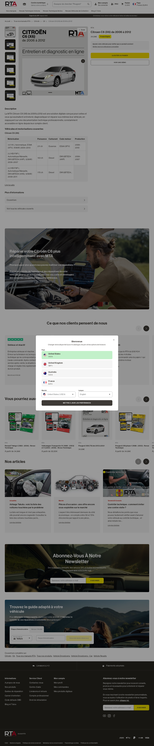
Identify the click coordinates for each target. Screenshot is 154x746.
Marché (44, 390)
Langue (81, 390)
